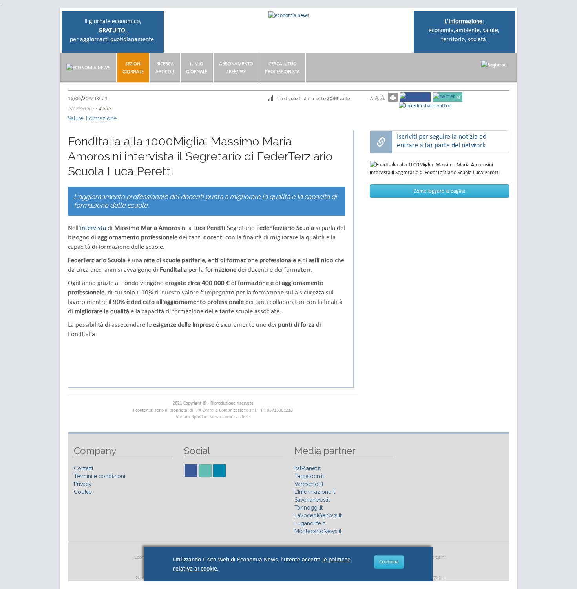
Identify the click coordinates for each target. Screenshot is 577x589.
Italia (105, 108)
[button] (494, 64)
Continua (389, 562)
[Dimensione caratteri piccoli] (371, 98)
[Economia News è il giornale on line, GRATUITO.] (288, 15)
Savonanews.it (312, 500)
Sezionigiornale (133, 67)
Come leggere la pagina (440, 191)
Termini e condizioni (99, 476)
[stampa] (393, 97)
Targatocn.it (309, 476)
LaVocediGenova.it (317, 515)
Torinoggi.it (308, 507)
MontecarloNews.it (317, 531)
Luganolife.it (309, 523)
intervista (93, 228)
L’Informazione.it (314, 492)
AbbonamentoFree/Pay (236, 67)
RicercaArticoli (164, 67)
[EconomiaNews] (88, 67)
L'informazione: (464, 21)
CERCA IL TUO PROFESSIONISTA (282, 67)
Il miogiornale (196, 67)
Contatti (83, 468)
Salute (75, 118)
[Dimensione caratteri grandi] (382, 97)
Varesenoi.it (308, 484)
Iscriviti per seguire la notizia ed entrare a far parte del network (441, 141)
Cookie (83, 492)
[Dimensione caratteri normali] (376, 98)
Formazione (101, 118)
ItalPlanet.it (307, 468)
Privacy (83, 484)
